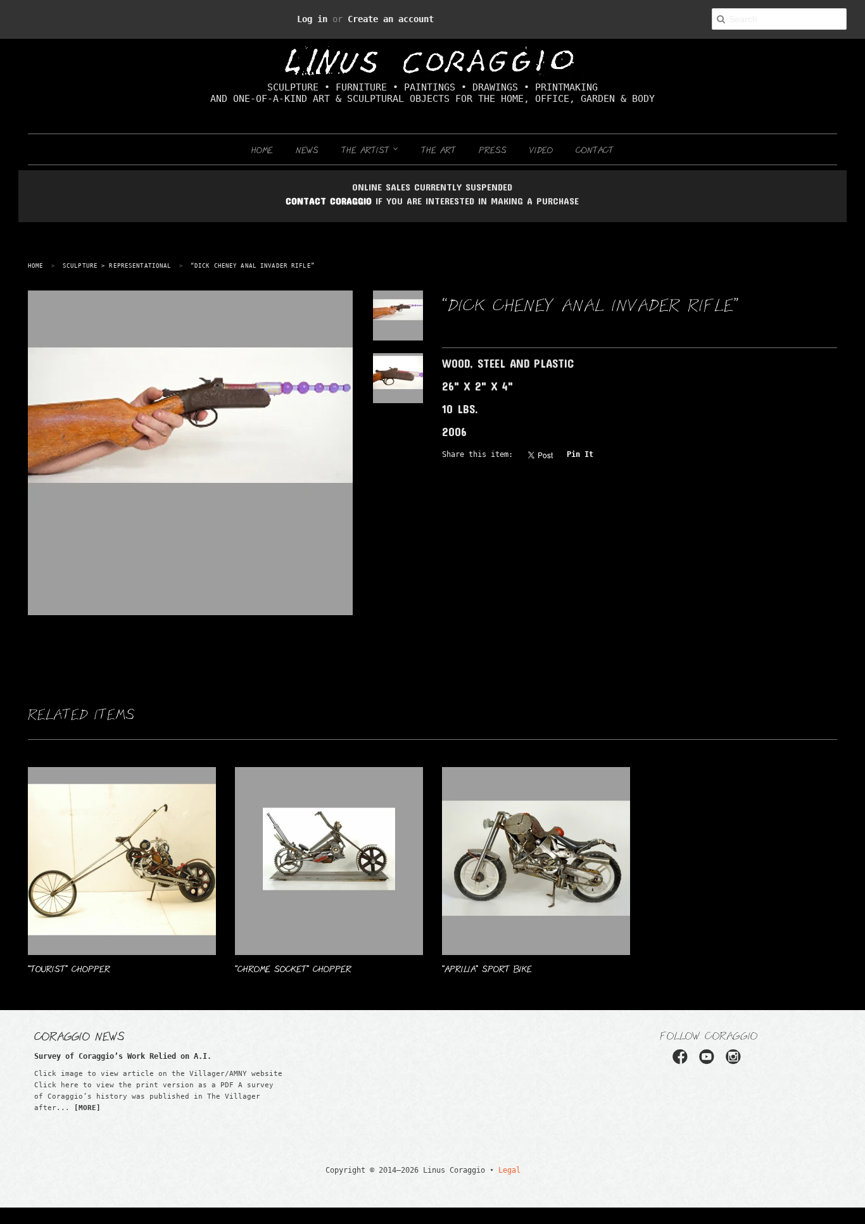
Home (262, 149)
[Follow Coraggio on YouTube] (708, 1060)
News (307, 149)
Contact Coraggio (329, 200)
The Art (438, 149)
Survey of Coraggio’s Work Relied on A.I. (97, 1056)
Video (541, 149)
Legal (493, 1170)
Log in (326, 19)
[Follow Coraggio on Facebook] (684, 1060)
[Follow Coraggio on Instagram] (732, 1060)
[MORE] (87, 1108)
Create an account (383, 19)
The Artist (367, 149)
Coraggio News (79, 1035)
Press (493, 149)
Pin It (553, 454)
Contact (595, 149)
